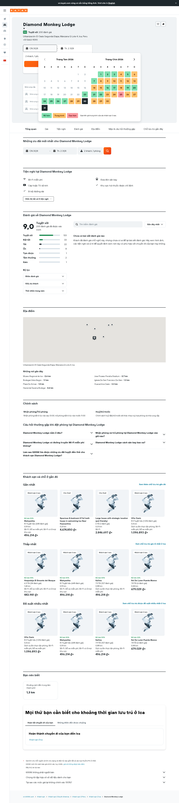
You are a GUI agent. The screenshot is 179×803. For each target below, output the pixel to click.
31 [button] (45, 107)
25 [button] (51, 101)
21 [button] (71, 94)
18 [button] (51, 94)
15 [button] (78, 87)
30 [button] (84, 101)
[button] (176, 3)
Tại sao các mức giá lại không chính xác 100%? (49, 782)
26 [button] (58, 101)
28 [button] (71, 101)
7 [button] (71, 81)
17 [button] (45, 94)
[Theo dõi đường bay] (4, 44)
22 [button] (78, 94)
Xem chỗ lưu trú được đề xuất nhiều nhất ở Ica (144, 603)
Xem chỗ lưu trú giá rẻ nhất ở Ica (151, 544)
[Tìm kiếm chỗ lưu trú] (4, 25)
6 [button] (64, 81)
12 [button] (58, 87)
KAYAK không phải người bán (40, 772)
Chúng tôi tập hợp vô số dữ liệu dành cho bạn (48, 777)
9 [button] (85, 81)
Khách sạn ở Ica (36, 739)
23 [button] (85, 94)
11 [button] (51, 87)
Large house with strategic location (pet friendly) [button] (112, 519)
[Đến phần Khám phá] (4, 38)
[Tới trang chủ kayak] (19, 10)
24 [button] (44, 101)
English (111, 3)
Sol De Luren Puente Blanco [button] (144, 580)
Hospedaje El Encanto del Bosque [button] (39, 580)
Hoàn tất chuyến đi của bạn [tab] (40, 722)
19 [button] (58, 94)
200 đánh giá (45, 32)
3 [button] (44, 81)
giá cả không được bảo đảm (73, 764)
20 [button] (64, 94)
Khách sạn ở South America (58, 797)
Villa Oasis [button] (136, 518)
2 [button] (85, 74)
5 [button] (58, 81)
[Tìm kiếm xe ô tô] (4, 31)
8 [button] (78, 81)
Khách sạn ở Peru (79, 797)
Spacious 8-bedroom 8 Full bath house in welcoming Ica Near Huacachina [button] (75, 521)
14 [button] (71, 87)
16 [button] (85, 87)
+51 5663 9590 (30, 39)
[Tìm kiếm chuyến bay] (4, 19)
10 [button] (44, 87)
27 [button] (65, 101)
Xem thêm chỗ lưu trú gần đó (152, 484)
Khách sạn (41, 797)
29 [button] (78, 101)
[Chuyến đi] (4, 52)
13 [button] (65, 87)
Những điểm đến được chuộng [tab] (71, 722)
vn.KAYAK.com (28, 797)
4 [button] (51, 81)
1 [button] (78, 74)
